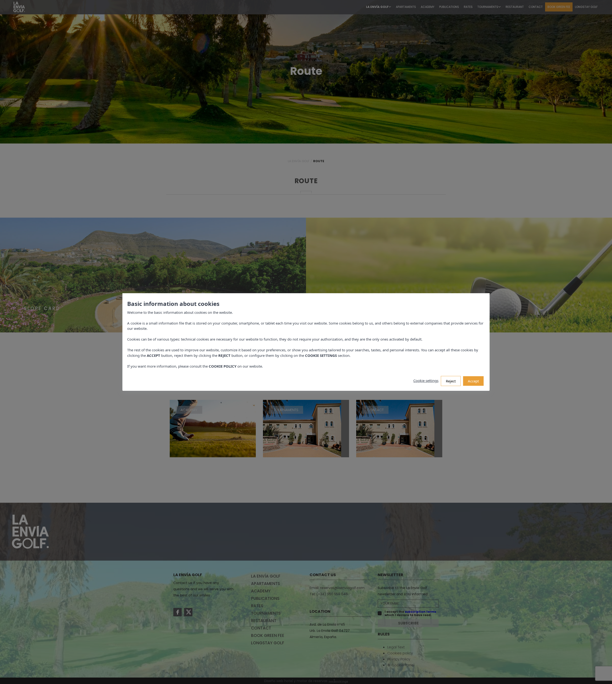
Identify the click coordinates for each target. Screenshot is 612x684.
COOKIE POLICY (222, 366)
